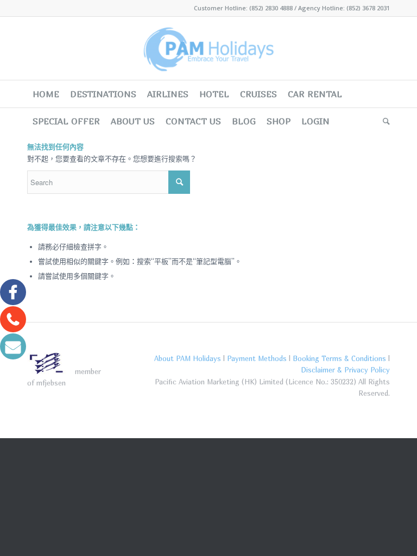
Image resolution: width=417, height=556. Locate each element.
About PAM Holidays (187, 358)
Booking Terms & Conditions (339, 358)
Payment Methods (257, 358)
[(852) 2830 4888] (13, 318)
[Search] (383, 121)
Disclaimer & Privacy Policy (345, 369)
